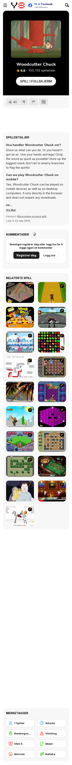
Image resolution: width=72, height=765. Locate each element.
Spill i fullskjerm (36, 81)
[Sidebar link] (5, 5)
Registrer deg (26, 255)
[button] (11, 210)
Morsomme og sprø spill (31, 216)
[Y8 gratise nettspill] (18, 5)
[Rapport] (33, 101)
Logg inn (49, 255)
